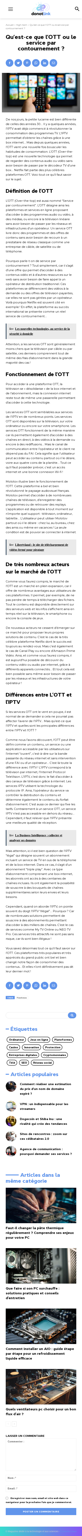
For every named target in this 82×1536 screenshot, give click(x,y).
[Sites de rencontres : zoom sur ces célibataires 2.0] (11, 1136)
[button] (77, 9)
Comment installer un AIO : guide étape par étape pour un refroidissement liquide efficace (40, 1353)
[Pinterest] (27, 63)
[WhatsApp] (36, 63)
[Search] (72, 1015)
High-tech (21, 24)
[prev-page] (8, 1424)
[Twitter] (18, 63)
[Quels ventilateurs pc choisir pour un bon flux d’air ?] (41, 1386)
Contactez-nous (68, 1531)
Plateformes (22, 998)
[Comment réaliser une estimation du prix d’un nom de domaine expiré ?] (11, 1086)
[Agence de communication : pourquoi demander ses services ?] (11, 1151)
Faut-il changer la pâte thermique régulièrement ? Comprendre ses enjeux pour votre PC (40, 1232)
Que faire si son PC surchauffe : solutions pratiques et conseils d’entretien (32, 1293)
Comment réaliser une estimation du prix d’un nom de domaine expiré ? (45, 1088)
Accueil (10, 24)
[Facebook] (9, 63)
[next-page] (14, 1424)
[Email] (53, 63)
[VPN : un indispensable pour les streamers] (11, 1106)
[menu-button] (10, 9)
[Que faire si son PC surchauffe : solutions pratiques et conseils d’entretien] (41, 1266)
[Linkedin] (44, 63)
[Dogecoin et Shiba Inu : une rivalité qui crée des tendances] (11, 1121)
